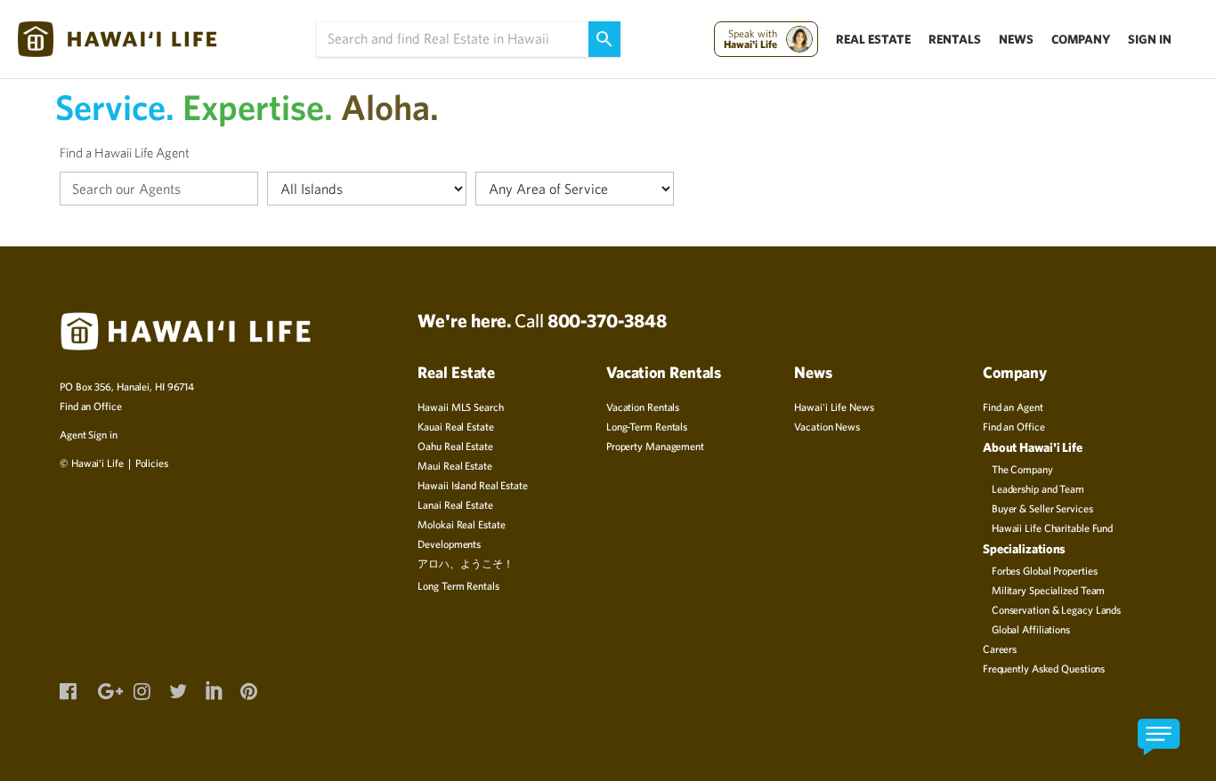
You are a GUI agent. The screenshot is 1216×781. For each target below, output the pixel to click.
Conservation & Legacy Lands (1056, 609)
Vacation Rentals (642, 406)
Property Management (655, 445)
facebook (68, 689)
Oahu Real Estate (454, 445)
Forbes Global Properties (1045, 570)
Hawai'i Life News (833, 406)
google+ (106, 689)
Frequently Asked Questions (1044, 668)
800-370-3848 (607, 320)
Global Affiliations (1031, 629)
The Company (1022, 469)
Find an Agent (1013, 406)
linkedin (213, 688)
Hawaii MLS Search (460, 406)
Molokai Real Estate (461, 524)
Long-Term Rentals (646, 426)
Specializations (1024, 548)
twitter (177, 689)
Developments (449, 543)
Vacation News (827, 426)
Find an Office (91, 405)
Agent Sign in (89, 434)
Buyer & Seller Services (1042, 508)
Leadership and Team (1038, 488)
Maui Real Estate (454, 465)
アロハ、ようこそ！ (465, 563)
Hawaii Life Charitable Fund (1052, 527)
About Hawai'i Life (1032, 447)
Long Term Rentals (458, 585)
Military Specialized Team (1049, 590)
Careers (1000, 648)
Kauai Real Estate (455, 426)
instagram (142, 689)
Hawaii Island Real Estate (472, 485)
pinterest (248, 689)
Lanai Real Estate (454, 504)
